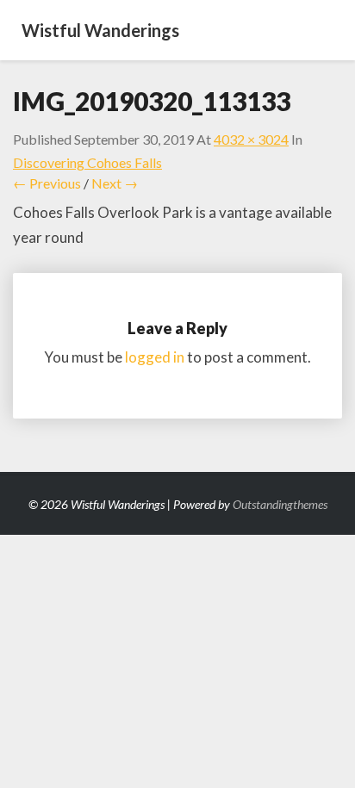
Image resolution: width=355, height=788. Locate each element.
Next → (114, 183)
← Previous (47, 183)
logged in (154, 357)
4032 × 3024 (251, 139)
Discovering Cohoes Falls (87, 162)
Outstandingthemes (280, 504)
